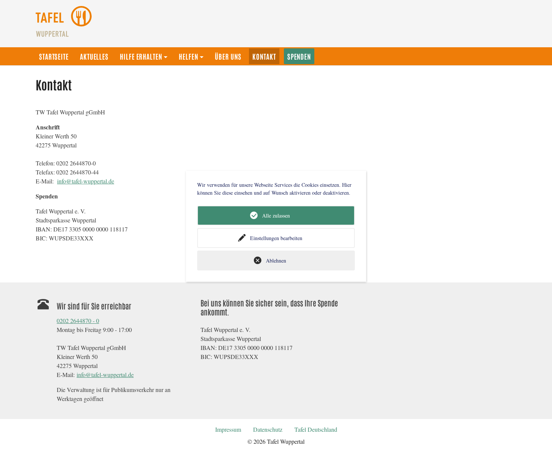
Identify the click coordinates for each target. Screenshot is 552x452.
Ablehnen (276, 260)
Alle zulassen (276, 215)
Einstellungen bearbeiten (276, 238)
